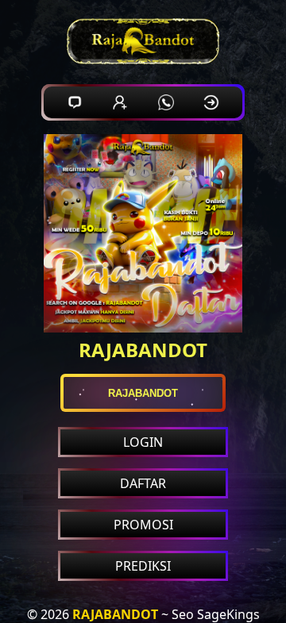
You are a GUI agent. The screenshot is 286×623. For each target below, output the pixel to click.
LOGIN (143, 442)
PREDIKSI (143, 566)
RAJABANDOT (115, 614)
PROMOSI (143, 524)
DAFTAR (143, 483)
